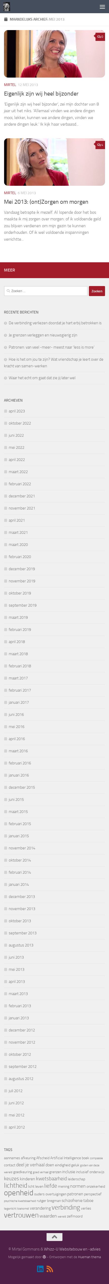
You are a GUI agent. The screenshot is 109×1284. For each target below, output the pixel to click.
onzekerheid (96, 1186)
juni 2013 (16, 957)
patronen (75, 1193)
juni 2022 (16, 435)
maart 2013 (18, 993)
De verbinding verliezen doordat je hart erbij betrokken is (55, 323)
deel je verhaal (30, 1165)
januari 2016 (19, 775)
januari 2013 (19, 1018)
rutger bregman (49, 1201)
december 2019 (22, 569)
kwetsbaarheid (51, 1179)
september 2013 (23, 933)
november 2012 (22, 1042)
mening (63, 1186)
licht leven (35, 1186)
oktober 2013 (20, 921)
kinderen (27, 1178)
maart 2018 (18, 653)
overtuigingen (56, 1194)
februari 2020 (20, 556)
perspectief (93, 1194)
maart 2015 (18, 811)
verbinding (66, 1207)
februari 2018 (20, 666)
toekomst (23, 1208)
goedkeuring (22, 1172)
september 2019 (23, 605)
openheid (18, 1192)
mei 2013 (16, 969)
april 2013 (17, 981)
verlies (86, 1208)
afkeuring (28, 1158)
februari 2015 (20, 823)
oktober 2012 (20, 1054)
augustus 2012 (21, 1078)
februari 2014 (20, 872)
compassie (96, 1158)
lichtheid (15, 1185)
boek (85, 1158)
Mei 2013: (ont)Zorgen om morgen (46, 201)
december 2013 (22, 896)
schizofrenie (72, 1200)
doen (50, 1164)
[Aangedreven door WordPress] (44, 1257)
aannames (12, 1158)
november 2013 (22, 908)
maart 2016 (18, 751)
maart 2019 (18, 617)
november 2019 (22, 581)
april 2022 (17, 459)
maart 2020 (18, 544)
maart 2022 (18, 471)
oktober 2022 (20, 423)
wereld (62, 1216)
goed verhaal (40, 1172)
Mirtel (10, 85)
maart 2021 (18, 532)
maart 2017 (18, 678)
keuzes (11, 1179)
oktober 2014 (20, 860)
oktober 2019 (20, 593)
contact (9, 1165)
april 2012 (17, 1127)
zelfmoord (75, 1216)
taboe (88, 1200)
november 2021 (22, 508)
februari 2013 (20, 1006)
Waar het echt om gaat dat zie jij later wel (42, 377)
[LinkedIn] (40, 1269)
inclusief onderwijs (90, 1172)
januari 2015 (19, 836)
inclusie (68, 1171)
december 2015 (22, 787)
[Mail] (59, 1269)
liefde (50, 1185)
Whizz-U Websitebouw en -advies (72, 1249)
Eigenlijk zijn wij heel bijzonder (41, 93)
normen (78, 1186)
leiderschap (76, 1179)
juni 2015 (16, 799)
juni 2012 (16, 1103)
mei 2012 (16, 1115)
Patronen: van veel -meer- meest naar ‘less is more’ (51, 347)
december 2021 (22, 496)
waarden (48, 1216)
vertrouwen (21, 1215)
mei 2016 (16, 726)
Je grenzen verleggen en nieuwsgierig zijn (43, 335)
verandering (40, 1208)
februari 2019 (20, 629)
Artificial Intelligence (65, 1158)
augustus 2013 (21, 945)
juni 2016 (16, 714)
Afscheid (42, 1158)
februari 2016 (20, 763)
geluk (75, 1165)
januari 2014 (19, 884)
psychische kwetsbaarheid (20, 1201)
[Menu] (102, 6)
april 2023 (17, 411)
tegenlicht (10, 1208)
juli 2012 (15, 1090)
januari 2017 (19, 702)
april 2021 (17, 520)
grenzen (55, 1172)
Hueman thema (89, 1257)
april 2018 (17, 641)
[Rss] (49, 1269)
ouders (39, 1194)
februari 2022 (20, 484)
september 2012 (23, 1066)
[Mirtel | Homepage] (7, 6)
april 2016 (17, 738)
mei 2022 (16, 447)
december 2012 (22, 1030)
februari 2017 (20, 690)
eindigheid (62, 1165)
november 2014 (22, 848)
